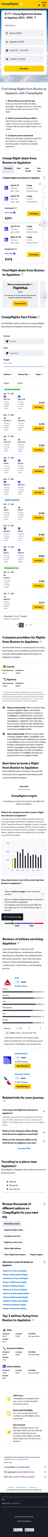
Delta (17, 978)
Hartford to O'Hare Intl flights (15, 1278)
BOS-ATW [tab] (24, 786)
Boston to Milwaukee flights (15, 1282)
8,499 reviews (21, 986)
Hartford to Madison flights (14, 1305)
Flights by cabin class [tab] (13, 1242)
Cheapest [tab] (8, 168)
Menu (44, 2)
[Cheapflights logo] (9, 4)
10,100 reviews (21, 1062)
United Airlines (21, 1053)
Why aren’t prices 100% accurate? (19, 1476)
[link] (20, 303)
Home (11, 1487)
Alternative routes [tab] (12, 1224)
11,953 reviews (21, 1082)
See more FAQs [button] (24, 1148)
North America (21, 1487)
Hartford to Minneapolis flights (16, 1293)
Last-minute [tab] (28, 169)
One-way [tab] (39, 169)
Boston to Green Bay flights (14, 1308)
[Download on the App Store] (29, 1530)
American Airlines (22, 1074)
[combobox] (11, 25)
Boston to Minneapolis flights (15, 1275)
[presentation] (35, 17)
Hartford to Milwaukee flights (15, 1301)
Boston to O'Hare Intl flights (15, 1271)
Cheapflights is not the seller (17, 1467)
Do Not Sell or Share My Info (24, 1517)
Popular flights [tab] (36, 1254)
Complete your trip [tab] (12, 1236)
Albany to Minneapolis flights (15, 1297)
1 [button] (21, 625)
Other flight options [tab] (12, 1248)
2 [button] (26, 625)
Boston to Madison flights (14, 1286)
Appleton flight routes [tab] (13, 1230)
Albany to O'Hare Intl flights (15, 1290)
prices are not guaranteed (19, 1459)
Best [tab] (19, 168)
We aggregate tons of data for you (19, 1472)
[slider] (45, 366)
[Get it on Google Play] (18, 1530)
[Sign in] (39, 5)
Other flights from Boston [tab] (15, 1254)
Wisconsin (32, 1487)
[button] (24, 33)
